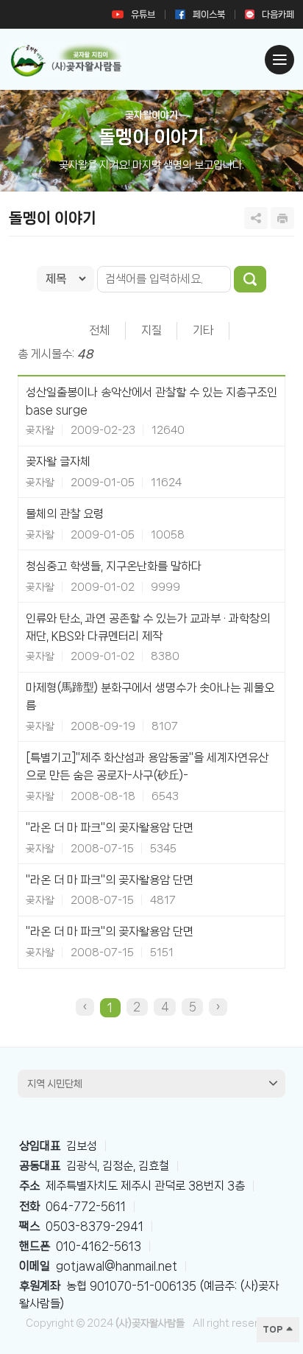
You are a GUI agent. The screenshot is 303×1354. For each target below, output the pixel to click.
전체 (99, 330)
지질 (151, 330)
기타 (203, 330)
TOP (274, 1329)
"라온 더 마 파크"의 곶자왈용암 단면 (109, 827)
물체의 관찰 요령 (65, 514)
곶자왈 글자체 (58, 461)
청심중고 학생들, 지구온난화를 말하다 (114, 566)
